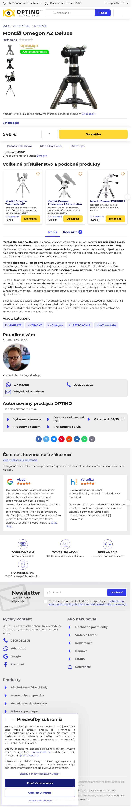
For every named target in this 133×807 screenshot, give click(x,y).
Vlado (21, 479)
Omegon (41, 155)
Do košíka (93, 134)
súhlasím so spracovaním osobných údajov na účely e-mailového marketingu (88, 603)
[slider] (24, 483)
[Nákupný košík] (118, 12)
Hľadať (103, 12)
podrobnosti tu (41, 752)
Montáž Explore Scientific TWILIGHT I (21, 203)
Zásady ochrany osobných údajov (40, 773)
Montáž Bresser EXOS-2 (105, 201)
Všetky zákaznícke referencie (20, 459)
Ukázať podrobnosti (40, 800)
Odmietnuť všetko (39, 792)
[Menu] (126, 12)
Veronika (87, 479)
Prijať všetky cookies (40, 783)
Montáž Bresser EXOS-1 (62, 201)
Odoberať (117, 592)
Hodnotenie (10, 39)
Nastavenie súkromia (103, 790)
